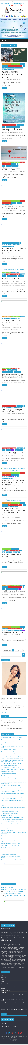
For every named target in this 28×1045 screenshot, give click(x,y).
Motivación (8, 127)
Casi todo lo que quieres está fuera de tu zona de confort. (12, 375)
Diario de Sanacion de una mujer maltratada (11, 986)
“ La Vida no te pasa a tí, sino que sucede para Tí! (12, 453)
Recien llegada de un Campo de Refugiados (10, 785)
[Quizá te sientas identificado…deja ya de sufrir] (14, 49)
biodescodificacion (11, 283)
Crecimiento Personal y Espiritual (15, 66)
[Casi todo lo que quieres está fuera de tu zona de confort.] (14, 343)
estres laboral (20, 405)
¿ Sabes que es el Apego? (6, 815)
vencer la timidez (10, 287)
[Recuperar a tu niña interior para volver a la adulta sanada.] (14, 224)
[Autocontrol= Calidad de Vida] (14, 609)
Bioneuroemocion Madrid (8, 242)
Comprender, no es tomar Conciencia (11, 321)
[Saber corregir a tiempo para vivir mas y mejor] (14, 390)
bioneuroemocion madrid (20, 283)
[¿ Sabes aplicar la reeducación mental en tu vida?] (14, 147)
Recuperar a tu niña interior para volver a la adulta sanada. (14, 249)
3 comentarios (21, 324)
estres (3, 517)
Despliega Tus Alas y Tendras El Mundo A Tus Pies (12, 821)
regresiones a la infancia (7, 329)
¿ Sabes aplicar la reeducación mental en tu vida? (12, 169)
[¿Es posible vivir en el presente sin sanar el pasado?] (14, 186)
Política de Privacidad (6, 990)
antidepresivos (9, 515)
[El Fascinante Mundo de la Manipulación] (14, 532)
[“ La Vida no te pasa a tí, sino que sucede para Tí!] (14, 429)
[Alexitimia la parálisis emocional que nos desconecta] (14, 572)
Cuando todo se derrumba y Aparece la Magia (12, 130)
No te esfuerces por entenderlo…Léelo (9, 823)
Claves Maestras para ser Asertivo (11, 279)
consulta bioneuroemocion (12, 327)
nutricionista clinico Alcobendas (8, 893)
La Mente (14, 67)
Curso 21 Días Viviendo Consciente (9, 1026)
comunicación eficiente (6, 285)
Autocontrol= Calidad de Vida (12, 633)
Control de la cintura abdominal (8, 852)
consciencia (4, 327)
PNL (13, 450)
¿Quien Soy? (4, 977)
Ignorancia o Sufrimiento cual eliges (9, 778)
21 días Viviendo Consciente (7, 983)
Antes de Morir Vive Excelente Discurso (9, 811)
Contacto (3, 988)
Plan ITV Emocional (5, 847)
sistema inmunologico (15, 517)
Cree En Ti (3, 835)
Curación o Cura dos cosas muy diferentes (10, 850)
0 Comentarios (21, 79)
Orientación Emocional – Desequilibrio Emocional (12, 819)
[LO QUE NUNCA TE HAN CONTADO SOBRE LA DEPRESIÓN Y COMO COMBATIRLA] (14, 500)
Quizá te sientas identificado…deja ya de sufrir (12, 74)
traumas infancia (10, 69)
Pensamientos (21, 276)
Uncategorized (15, 165)
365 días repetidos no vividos (7, 830)
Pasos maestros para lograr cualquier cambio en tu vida (13, 859)
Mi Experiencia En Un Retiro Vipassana (9, 813)
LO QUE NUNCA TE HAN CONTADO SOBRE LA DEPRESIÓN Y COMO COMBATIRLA (13, 510)
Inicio (2, 975)
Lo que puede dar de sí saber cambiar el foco (11, 826)
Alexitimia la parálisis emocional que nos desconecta (13, 592)
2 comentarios (22, 558)
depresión (9, 67)
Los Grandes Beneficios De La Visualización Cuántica (13, 817)
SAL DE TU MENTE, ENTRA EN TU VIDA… (10, 845)
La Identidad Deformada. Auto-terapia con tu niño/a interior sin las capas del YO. (13, 482)
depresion (22, 515)
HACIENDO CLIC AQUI (6, 730)
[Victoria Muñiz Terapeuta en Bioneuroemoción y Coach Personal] (2, 40)
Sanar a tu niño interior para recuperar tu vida (11, 787)
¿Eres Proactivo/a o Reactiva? (7, 838)
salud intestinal (8, 517)
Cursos (2, 981)
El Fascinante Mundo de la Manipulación (11, 555)
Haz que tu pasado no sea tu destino (9, 854)
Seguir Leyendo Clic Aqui (6, 712)
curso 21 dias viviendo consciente (18, 285)
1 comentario (21, 413)
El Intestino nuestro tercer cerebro (8, 775)
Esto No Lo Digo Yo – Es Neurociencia (9, 828)
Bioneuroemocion (15, 64)
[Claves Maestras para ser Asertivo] (14, 269)
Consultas (11, 887)
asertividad (4, 283)
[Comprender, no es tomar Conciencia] (14, 301)
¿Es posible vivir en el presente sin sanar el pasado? (12, 3)
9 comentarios (20, 514)
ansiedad (4, 515)
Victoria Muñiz (14, 79)
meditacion (4, 287)
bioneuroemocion (6, 325)
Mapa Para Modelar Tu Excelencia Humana (10, 843)
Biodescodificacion (6, 64)
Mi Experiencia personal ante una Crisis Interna (11, 780)
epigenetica (14, 474)
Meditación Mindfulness (10, 407)
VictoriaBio (3, 992)
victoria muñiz (17, 287)
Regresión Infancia (9, 244)
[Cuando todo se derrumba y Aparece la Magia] (14, 93)
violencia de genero (16, 127)
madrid (19, 327)
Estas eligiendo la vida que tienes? (8, 773)
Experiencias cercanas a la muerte (9, 415)
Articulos (3, 997)
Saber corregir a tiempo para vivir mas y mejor (12, 410)
